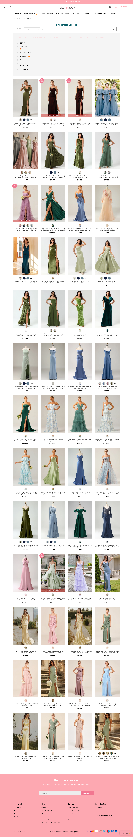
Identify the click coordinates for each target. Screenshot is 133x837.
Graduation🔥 (25, 56)
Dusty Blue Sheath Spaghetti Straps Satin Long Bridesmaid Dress (53, 387)
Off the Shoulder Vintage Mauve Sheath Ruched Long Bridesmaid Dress (80, 705)
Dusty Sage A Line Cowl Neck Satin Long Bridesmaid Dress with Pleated (53, 493)
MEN (21, 60)
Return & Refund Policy (74, 810)
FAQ (69, 822)
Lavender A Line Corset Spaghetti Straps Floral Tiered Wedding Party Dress (80, 599)
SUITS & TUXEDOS (62, 14)
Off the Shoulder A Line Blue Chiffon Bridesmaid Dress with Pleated (107, 124)
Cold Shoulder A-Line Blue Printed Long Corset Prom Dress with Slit (107, 493)
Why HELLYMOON (46, 810)
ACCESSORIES (25, 69)
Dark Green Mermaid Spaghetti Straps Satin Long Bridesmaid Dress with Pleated (26, 441)
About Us (44, 813)
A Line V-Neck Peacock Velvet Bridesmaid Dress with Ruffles (107, 334)
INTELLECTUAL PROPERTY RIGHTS (51, 822)
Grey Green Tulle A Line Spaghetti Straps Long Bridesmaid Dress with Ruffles (80, 441)
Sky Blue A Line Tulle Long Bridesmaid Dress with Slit (107, 704)
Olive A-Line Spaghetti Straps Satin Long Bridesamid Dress (26, 546)
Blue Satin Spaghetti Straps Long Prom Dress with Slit (80, 493)
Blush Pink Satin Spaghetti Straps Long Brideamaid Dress (53, 651)
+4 (115, 753)
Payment (44, 816)
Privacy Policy (72, 819)
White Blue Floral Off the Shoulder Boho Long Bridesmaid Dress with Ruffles (26, 493)
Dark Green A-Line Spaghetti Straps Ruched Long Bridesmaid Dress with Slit (53, 230)
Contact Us (44, 807)
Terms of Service (73, 807)
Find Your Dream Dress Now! (66, 1)
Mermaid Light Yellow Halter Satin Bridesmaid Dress (26, 757)
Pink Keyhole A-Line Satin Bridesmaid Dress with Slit (26, 598)
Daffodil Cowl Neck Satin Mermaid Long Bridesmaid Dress (80, 651)
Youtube (19, 813)
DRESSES (114, 14)
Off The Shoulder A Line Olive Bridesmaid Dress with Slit (53, 334)
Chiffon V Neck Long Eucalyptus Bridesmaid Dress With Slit (53, 757)
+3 (115, 383)
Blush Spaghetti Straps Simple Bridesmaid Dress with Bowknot (26, 176)
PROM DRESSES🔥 (30, 14)
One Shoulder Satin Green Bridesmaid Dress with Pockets (107, 282)
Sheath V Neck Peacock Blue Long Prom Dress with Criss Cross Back (25, 282)
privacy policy (73, 832)
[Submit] (5, 6)
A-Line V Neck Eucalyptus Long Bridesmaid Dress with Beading (107, 176)
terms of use (60, 832)
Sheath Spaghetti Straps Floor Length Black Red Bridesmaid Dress (80, 124)
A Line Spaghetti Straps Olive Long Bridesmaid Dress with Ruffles (53, 176)
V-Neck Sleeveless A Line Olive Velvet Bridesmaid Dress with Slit (26, 334)
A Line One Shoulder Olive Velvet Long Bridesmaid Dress (80, 176)
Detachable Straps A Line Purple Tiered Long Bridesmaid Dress (26, 229)
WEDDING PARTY (47, 14)
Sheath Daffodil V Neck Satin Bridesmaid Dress (26, 651)
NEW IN (18, 14)
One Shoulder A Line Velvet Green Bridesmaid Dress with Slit (53, 282)
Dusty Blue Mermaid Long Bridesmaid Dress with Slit (107, 598)
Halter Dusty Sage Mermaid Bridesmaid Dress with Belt (53, 704)
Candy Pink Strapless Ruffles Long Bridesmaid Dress (25, 704)
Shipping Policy (72, 816)
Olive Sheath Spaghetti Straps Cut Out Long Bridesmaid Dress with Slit (26, 124)
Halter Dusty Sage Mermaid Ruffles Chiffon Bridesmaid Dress (107, 757)
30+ (31, 120)
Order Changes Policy (74, 813)
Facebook (19, 810)
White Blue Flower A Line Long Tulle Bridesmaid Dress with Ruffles (107, 440)
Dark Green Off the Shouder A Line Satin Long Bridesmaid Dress (80, 546)
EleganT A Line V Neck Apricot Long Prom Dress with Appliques (107, 229)
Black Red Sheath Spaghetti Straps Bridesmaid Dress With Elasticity (53, 124)
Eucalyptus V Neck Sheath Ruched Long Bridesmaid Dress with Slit (107, 651)
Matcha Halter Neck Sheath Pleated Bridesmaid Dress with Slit (26, 387)
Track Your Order (46, 819)
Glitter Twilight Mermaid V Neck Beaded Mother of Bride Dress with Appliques (107, 546)
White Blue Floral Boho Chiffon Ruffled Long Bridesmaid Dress (53, 440)
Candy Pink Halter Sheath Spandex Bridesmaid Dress (80, 757)
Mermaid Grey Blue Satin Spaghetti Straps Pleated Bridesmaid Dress (80, 229)
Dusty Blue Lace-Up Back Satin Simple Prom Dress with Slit (107, 387)
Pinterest (19, 816)
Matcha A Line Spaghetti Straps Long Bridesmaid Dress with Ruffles (53, 598)
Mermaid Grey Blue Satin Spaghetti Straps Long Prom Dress (80, 387)
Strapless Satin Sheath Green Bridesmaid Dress (80, 282)
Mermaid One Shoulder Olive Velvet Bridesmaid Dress (80, 334)
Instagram (19, 807)
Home (15, 19)
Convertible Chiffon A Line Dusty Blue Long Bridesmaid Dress (53, 546)
